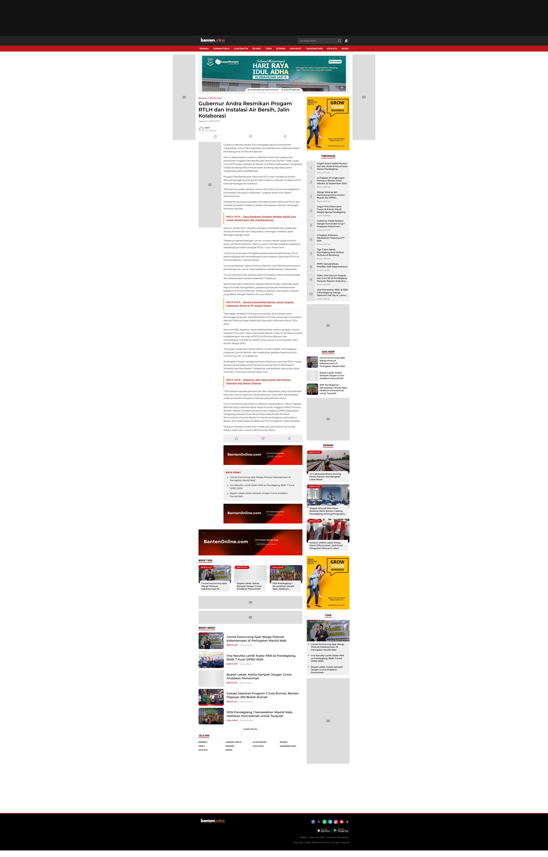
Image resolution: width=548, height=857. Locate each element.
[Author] (201, 129)
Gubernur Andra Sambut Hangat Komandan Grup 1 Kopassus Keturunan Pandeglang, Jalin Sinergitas (332, 225)
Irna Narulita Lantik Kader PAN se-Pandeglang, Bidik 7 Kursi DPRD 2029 (262, 487)
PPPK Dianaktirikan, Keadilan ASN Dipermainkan (332, 265)
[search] (339, 41)
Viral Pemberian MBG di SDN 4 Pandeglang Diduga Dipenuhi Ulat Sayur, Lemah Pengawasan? (332, 293)
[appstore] (323, 832)
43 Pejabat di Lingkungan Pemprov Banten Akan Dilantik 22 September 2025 (332, 180)
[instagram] (336, 822)
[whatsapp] (324, 822)
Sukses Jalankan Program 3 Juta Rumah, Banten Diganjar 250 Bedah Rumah (263, 695)
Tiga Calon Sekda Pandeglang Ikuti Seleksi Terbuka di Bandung (330, 252)
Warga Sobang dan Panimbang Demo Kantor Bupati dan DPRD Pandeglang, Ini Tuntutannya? (331, 198)
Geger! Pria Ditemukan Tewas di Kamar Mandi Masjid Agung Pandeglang (331, 209)
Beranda (203, 98)
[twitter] (319, 822)
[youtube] (342, 822)
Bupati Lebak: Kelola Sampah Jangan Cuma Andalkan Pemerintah (259, 495)
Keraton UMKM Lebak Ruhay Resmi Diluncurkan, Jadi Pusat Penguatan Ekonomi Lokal (326, 545)
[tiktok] (347, 822)
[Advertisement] (274, 792)
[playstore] (341, 832)
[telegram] (330, 822)
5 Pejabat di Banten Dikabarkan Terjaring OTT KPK (330, 238)
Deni (207, 127)
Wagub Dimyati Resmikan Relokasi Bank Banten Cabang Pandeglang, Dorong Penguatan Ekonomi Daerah (327, 512)
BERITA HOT (215, 98)
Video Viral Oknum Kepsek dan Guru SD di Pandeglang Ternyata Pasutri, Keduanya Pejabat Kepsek (332, 279)
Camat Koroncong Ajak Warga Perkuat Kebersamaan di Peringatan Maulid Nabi (260, 479)
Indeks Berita (250, 729)
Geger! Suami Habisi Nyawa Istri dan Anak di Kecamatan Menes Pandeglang (332, 166)
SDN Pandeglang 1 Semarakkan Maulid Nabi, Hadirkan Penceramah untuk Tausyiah (283, 589)
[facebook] (313, 822)
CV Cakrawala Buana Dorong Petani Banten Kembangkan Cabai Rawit (325, 477)
